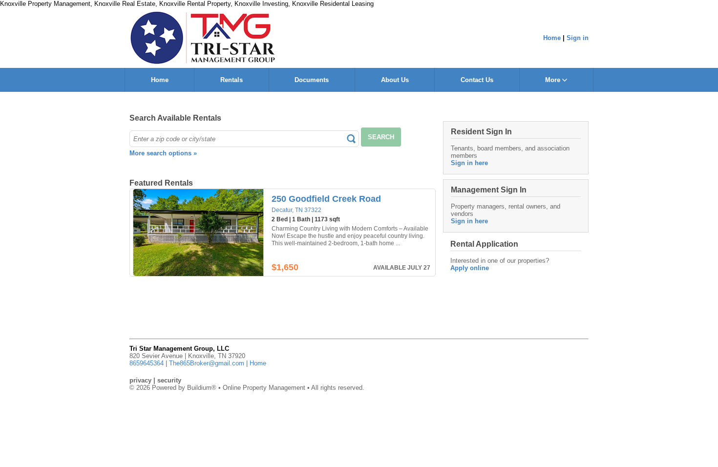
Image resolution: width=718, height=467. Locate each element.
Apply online (469, 268)
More (553, 80)
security (169, 380)
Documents (312, 80)
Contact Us (477, 80)
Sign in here (469, 163)
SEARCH (381, 137)
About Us (395, 80)
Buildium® (201, 387)
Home (552, 38)
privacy (140, 380)
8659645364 (146, 363)
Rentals (231, 80)
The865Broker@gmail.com (206, 363)
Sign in (578, 38)
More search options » (163, 153)
